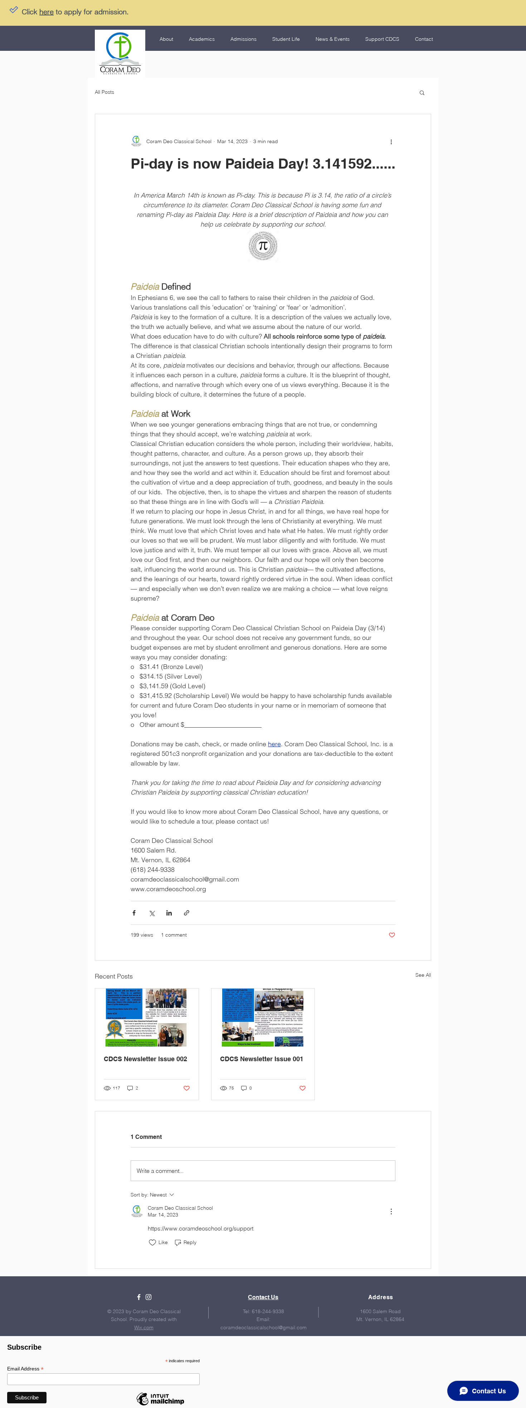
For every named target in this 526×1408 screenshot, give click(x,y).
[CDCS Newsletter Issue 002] (147, 1018)
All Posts (104, 92)
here (46, 11)
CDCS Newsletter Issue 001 (261, 1059)
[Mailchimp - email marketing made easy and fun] (160, 1405)
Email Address (25, 1368)
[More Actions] (391, 1211)
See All (423, 975)
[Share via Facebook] (134, 912)
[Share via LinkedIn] (169, 912)
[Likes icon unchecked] (152, 1242)
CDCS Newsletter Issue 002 (145, 1059)
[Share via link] (186, 912)
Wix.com (144, 1327)
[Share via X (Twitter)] (151, 912)
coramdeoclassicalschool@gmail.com (263, 1327)
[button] (422, 92)
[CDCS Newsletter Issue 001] (263, 1018)
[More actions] (391, 141)
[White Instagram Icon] (148, 1297)
